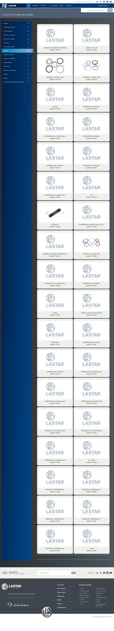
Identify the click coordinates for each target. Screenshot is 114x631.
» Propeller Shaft (84, 602)
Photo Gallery (61, 588)
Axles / (13, 15)
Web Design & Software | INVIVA (102, 617)
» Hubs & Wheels (101, 591)
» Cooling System (84, 591)
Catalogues (60, 596)
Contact (59, 603)
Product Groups (85, 585)
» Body (98, 602)
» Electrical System (101, 597)
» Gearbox (82, 599)
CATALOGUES (54, 5)
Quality (59, 600)
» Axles (81, 604)
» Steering (99, 595)
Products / (6, 15)
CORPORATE (35, 5)
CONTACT (69, 5)
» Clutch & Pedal (84, 597)
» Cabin (98, 599)
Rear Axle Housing (25, 15)
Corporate (60, 585)
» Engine (81, 588)
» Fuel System (83, 593)
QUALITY (62, 5)
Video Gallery (61, 592)
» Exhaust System (84, 595)
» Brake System (100, 588)
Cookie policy (61, 607)
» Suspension (100, 593)
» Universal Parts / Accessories (101, 604)
